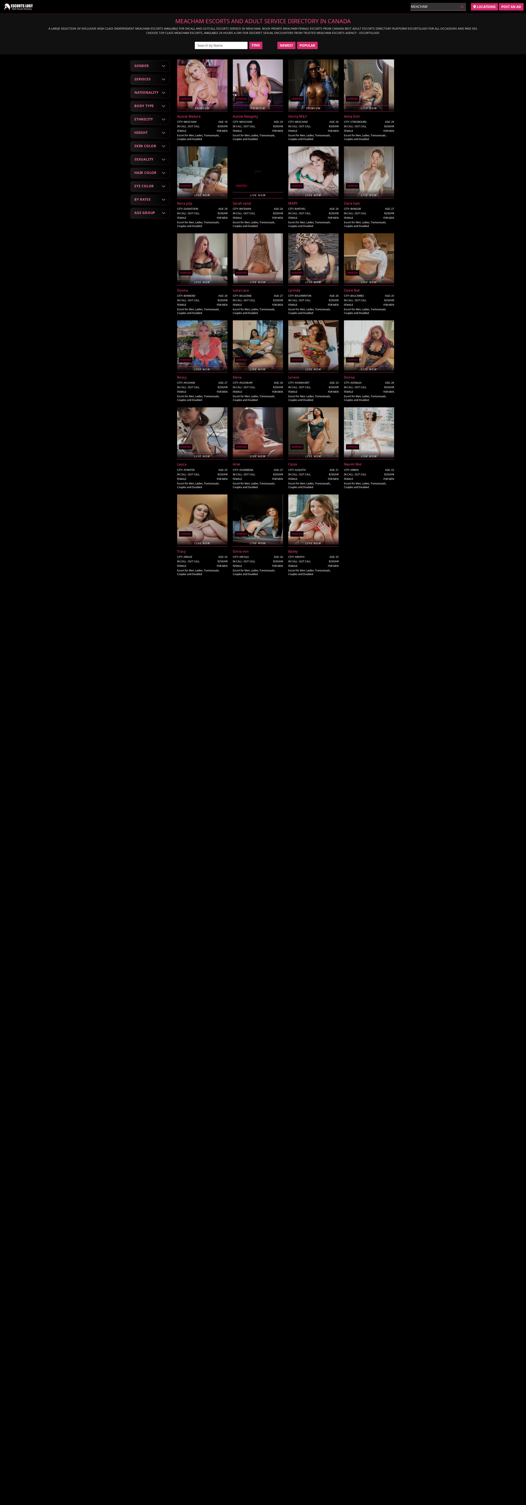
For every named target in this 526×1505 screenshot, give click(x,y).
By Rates (142, 199)
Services (142, 79)
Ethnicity (143, 119)
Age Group (144, 213)
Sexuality (143, 159)
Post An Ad (511, 7)
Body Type (144, 106)
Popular (307, 45)
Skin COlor (145, 146)
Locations (486, 7)
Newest (286, 45)
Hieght (141, 132)
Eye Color (144, 186)
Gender (141, 66)
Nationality (146, 92)
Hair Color (145, 172)
